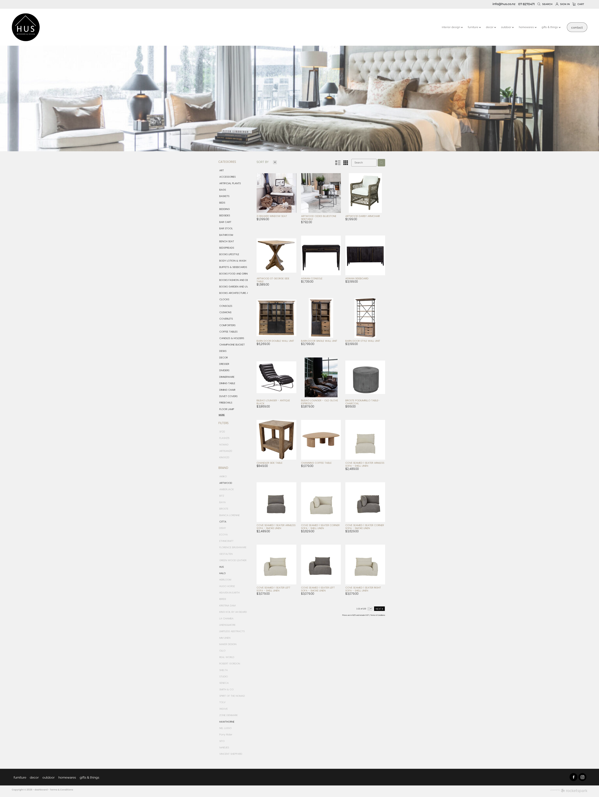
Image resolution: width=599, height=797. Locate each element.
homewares (527, 27)
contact (577, 27)
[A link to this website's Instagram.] (582, 777)
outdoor (506, 27)
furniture (473, 27)
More (222, 415)
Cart (580, 4)
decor (490, 27)
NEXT (379, 608)
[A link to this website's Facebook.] (573, 777)
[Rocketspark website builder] (568, 791)
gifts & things (550, 27)
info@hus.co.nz (503, 4)
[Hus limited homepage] (69, 27)
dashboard (41, 790)
